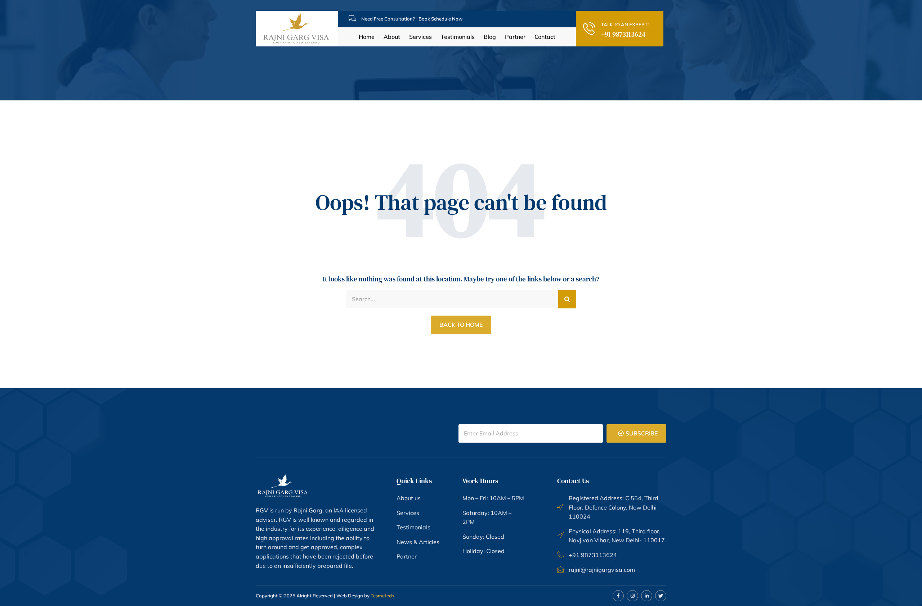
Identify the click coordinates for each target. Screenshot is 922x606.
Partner (515, 36)
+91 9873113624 (623, 34)
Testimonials (458, 36)
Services (420, 36)
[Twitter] (660, 595)
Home (367, 36)
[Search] (567, 299)
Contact (544, 36)
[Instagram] (632, 595)
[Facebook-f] (618, 595)
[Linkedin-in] (646, 595)
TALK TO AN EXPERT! (625, 24)
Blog (490, 36)
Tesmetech (382, 595)
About (392, 36)
